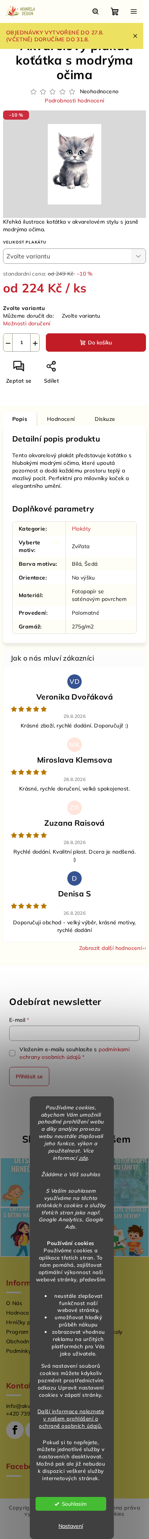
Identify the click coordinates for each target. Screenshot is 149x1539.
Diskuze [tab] (105, 419)
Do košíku (100, 342)
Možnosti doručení (26, 323)
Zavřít (79, 369)
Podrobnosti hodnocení (74, 100)
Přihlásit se (29, 1076)
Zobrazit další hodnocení (110, 948)
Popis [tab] (19, 419)
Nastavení (70, 1526)
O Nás (14, 1303)
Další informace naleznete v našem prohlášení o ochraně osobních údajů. (70, 1418)
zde (83, 1157)
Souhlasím (74, 1503)
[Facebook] (15, 1430)
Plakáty (81, 528)
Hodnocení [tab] (61, 419)
